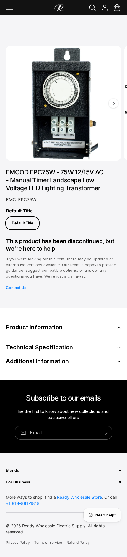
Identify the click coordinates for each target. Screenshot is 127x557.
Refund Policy (77, 542)
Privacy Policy (18, 542)
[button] (9, 7)
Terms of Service (48, 542)
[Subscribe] (105, 432)
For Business (18, 482)
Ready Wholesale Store (79, 497)
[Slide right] (113, 103)
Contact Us (16, 287)
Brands (12, 470)
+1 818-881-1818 (23, 503)
